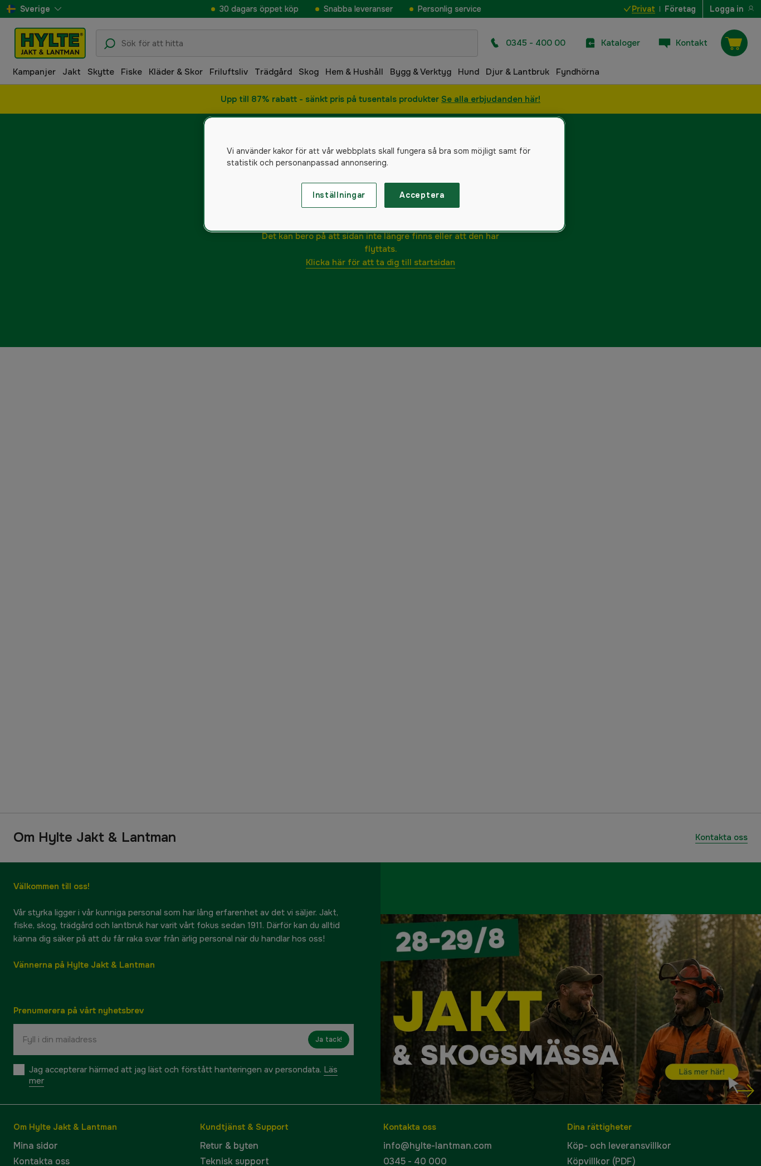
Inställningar (339, 195)
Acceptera (421, 195)
